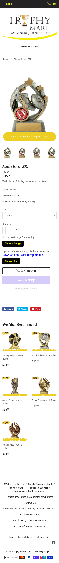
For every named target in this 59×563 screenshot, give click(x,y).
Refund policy (42, 537)
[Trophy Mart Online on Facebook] (53, 543)
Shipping (20, 181)
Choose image (13, 243)
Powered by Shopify (42, 551)
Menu (9, 4)
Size (4, 209)
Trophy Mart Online (21, 551)
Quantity (6, 224)
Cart (54, 4)
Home (5, 59)
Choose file (11, 261)
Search (12, 537)
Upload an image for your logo (19, 237)
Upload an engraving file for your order (26, 253)
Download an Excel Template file (22, 255)
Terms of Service (25, 537)
